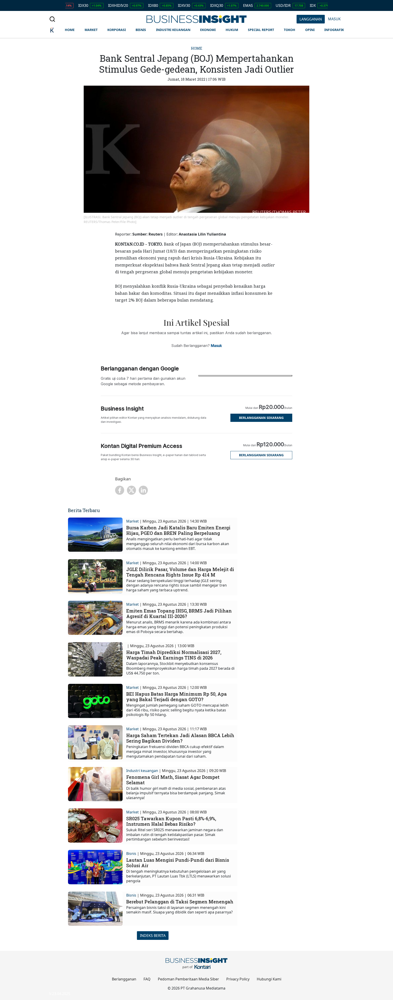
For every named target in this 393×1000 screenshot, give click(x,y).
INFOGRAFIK (334, 30)
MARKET (91, 30)
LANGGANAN (311, 19)
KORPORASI (116, 30)
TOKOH (289, 30)
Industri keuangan (142, 770)
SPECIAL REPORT (261, 30)
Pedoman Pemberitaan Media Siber (188, 979)
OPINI (310, 30)
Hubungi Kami (269, 979)
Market (132, 521)
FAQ (147, 979)
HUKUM (232, 30)
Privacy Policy (237, 979)
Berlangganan (124, 979)
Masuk (216, 345)
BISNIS (141, 30)
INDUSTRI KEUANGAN (173, 30)
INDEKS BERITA (153, 935)
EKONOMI (208, 30)
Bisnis (131, 853)
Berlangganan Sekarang (261, 417)
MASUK (334, 18)
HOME (70, 30)
